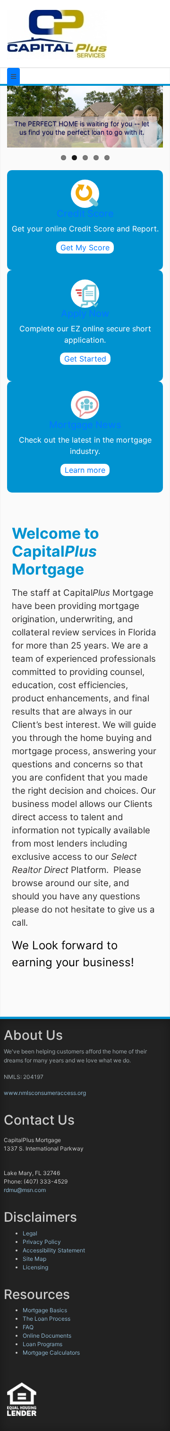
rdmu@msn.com (25, 1189)
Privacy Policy (42, 1241)
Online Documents (47, 1335)
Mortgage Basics (45, 1310)
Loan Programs (42, 1344)
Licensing (35, 1267)
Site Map (34, 1258)
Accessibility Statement (54, 1250)
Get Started (85, 358)
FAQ (28, 1327)
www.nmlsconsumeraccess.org (45, 1092)
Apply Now (85, 313)
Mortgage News (85, 424)
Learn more (85, 470)
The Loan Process (46, 1318)
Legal (30, 1233)
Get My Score (85, 247)
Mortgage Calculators (51, 1352)
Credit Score (85, 213)
